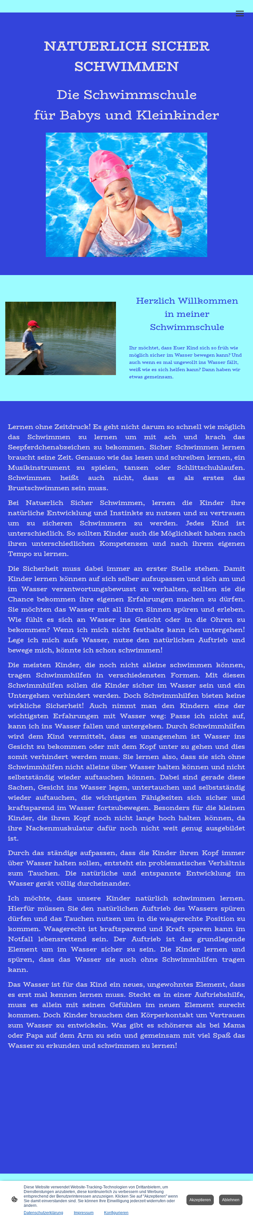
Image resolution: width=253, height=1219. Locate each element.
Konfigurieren (116, 1212)
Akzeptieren (200, 1200)
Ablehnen (230, 1200)
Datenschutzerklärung (43, 1212)
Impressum (84, 1212)
